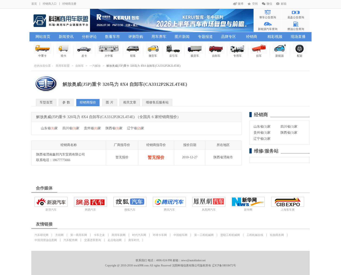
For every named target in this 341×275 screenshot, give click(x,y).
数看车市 (112, 37)
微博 (240, 3)
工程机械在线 (255, 235)
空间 (255, 3)
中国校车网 (180, 235)
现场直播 (298, 37)
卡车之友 (99, 235)
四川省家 (70, 128)
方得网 (59, 235)
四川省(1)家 (288, 126)
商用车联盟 (63, 65)
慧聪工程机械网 (230, 235)
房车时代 (133, 240)
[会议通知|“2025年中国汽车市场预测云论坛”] (172, 20)
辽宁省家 (135, 128)
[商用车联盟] (60, 20)
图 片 (109, 102)
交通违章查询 (92, 240)
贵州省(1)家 (262, 132)
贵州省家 (92, 128)
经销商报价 (88, 102)
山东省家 (49, 128)
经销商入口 (50, 3)
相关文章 (129, 102)
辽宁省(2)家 (262, 138)
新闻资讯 (66, 37)
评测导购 (135, 37)
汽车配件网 (70, 240)
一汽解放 (95, 65)
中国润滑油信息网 (46, 240)
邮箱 (283, 3)
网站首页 (42, 37)
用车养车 (158, 37)
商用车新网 (118, 235)
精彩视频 (274, 37)
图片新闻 (182, 37)
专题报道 (205, 37)
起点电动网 (115, 240)
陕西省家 (114, 128)
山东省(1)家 (262, 126)
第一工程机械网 (204, 235)
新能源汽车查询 (267, 29)
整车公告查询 (267, 17)
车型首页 (46, 102)
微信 (269, 3)
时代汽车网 (139, 235)
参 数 (66, 102)
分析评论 (89, 37)
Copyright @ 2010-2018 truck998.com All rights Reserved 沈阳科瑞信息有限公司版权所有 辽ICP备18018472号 (170, 265)
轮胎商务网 (277, 235)
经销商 (251, 37)
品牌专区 (228, 37)
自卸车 (79, 65)
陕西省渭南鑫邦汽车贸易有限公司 (60, 154)
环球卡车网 (160, 235)
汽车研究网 (41, 235)
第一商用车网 (78, 235)
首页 (34, 3)
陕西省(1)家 (288, 132)
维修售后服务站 (157, 102)
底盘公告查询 (295, 17)
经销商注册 (69, 3)
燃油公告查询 (295, 29)
